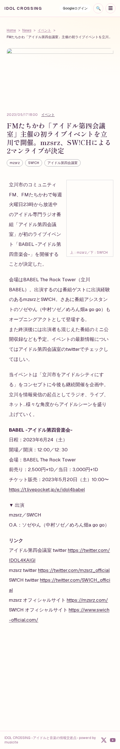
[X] (104, 740)
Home (11, 30)
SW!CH (33, 163)
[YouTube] (113, 740)
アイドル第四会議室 (62, 163)
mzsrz (15, 163)
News (26, 30)
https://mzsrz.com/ (87, 600)
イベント (44, 30)
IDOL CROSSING (23, 8)
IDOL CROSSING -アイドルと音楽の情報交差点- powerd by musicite (50, 740)
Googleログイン (75, 8)
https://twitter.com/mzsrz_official (74, 570)
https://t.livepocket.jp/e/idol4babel (47, 489)
